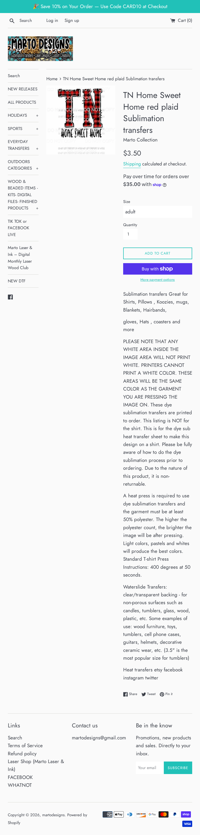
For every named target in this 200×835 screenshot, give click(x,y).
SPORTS (23, 129)
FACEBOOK (20, 777)
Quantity (130, 225)
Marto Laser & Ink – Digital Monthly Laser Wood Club (20, 258)
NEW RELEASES (23, 89)
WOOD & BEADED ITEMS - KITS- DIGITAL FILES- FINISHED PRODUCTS (23, 194)
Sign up (72, 20)
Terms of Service (25, 745)
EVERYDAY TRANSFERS (23, 145)
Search (14, 76)
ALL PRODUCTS (22, 102)
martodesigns (53, 815)
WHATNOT (20, 785)
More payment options (157, 279)
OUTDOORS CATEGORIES (23, 165)
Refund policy (22, 753)
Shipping (132, 163)
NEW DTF (17, 281)
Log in (52, 20)
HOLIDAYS (23, 115)
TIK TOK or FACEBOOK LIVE (18, 228)
